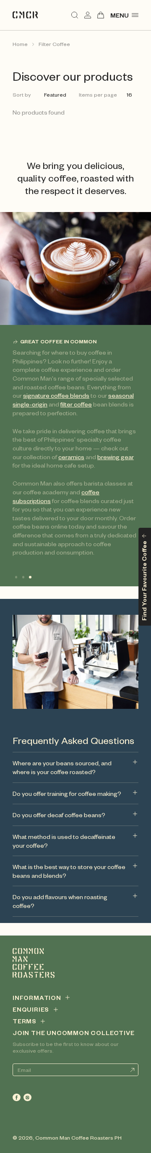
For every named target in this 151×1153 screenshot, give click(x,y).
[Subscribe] (132, 1070)
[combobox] (56, 95)
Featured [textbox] (55, 94)
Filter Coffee (54, 44)
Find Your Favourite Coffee (144, 580)
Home (20, 44)
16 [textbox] (129, 94)
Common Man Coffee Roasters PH (78, 1137)
